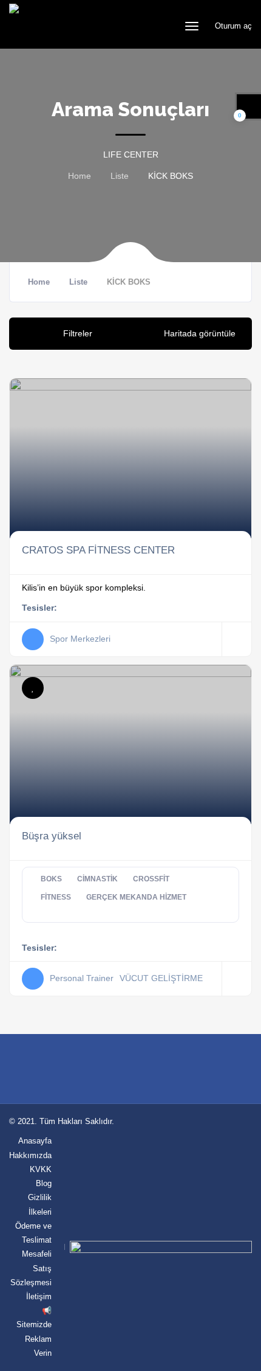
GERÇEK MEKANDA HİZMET (136, 897)
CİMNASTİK (97, 879)
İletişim (39, 1296)
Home (79, 176)
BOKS (51, 879)
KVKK (41, 1169)
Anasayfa (35, 1140)
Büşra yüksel (51, 836)
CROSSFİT (151, 879)
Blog (44, 1183)
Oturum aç (232, 25)
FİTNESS (56, 897)
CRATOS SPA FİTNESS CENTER (98, 550)
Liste (119, 176)
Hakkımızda (30, 1155)
